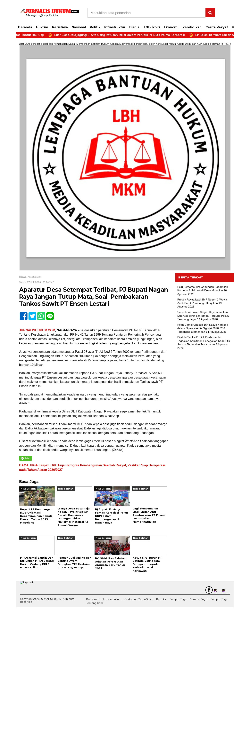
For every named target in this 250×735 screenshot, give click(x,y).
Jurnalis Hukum (112, 599)
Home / (23, 276)
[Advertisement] (204, 416)
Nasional (79, 27)
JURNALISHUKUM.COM (37, 330)
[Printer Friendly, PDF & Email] (25, 458)
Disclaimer (92, 599)
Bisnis (134, 27)
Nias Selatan (35, 276)
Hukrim (42, 27)
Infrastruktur (114, 27)
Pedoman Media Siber (139, 599)
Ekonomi (171, 27)
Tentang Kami (95, 603)
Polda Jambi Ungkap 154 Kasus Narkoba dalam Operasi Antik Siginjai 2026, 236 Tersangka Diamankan (202, 328)
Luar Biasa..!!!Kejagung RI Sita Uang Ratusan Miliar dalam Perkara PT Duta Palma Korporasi (101, 35)
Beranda (25, 27)
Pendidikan (192, 27)
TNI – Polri (151, 27)
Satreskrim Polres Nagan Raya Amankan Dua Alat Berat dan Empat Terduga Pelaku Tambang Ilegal (203, 315)
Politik (95, 27)
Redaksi (161, 599)
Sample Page (178, 599)
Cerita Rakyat (216, 27)
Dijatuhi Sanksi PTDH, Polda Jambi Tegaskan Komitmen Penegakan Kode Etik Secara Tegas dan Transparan (203, 341)
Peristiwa (60, 27)
